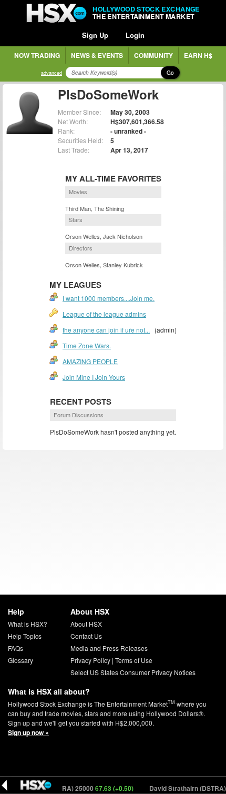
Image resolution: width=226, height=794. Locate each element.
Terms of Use (133, 660)
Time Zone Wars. (87, 345)
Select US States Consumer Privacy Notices (133, 672)
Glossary (20, 660)
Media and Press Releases (109, 648)
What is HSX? (27, 623)
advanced (51, 73)
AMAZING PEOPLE (90, 361)
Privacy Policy (90, 660)
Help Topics (25, 635)
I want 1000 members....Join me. (109, 298)
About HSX (86, 623)
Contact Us (86, 635)
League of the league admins (104, 313)
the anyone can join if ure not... (106, 329)
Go (170, 72)
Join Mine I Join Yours (94, 377)
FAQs (15, 648)
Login (135, 35)
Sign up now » (28, 732)
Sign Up (95, 35)
